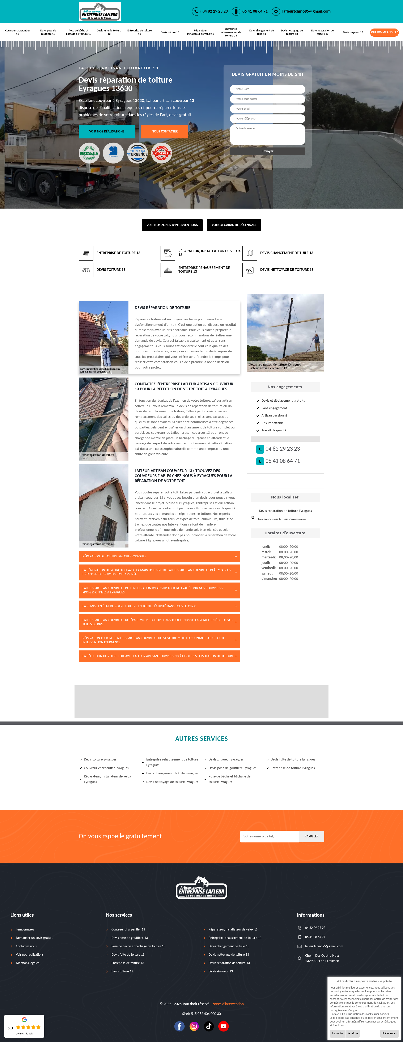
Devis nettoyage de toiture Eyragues (172, 782)
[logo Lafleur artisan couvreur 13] (201, 887)
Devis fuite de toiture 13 (109, 32)
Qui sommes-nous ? (384, 32)
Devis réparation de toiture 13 (322, 32)
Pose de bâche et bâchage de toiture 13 (78, 32)
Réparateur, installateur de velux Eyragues (107, 779)
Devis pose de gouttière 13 (48, 32)
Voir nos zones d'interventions (172, 225)
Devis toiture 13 (170, 32)
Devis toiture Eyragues (100, 759)
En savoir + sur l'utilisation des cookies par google (359, 1014)
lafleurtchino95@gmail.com (306, 11)
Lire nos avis (24, 1034)
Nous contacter (165, 131)
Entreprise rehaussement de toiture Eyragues (172, 762)
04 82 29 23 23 (215, 11)
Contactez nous (26, 946)
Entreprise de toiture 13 (139, 32)
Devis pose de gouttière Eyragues (232, 768)
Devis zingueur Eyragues (226, 759)
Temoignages (25, 929)
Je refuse (353, 1033)
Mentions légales (27, 963)
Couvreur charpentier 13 (17, 32)
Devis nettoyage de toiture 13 (292, 32)
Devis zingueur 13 (353, 32)
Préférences (389, 1033)
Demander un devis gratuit (34, 938)
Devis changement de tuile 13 (261, 32)
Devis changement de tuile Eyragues (172, 773)
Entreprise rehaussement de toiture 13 (231, 32)
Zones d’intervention (228, 1004)
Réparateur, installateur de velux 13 (200, 32)
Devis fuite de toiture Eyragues (293, 759)
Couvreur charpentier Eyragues (106, 768)
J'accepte (337, 1033)
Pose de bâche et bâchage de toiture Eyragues (229, 779)
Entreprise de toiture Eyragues (293, 768)
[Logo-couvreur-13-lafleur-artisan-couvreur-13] (100, 11)
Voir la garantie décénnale (234, 225)
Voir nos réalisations (106, 131)
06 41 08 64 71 (255, 11)
